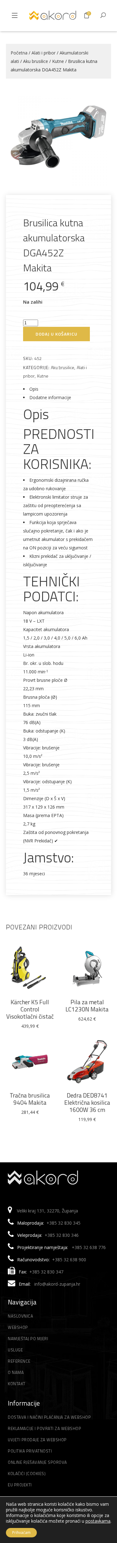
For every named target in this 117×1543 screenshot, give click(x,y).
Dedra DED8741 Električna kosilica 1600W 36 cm (87, 1102)
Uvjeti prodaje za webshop (37, 1440)
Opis (33, 389)
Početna (19, 53)
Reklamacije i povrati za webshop (44, 1428)
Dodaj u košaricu (56, 334)
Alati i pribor (44, 53)
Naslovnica (20, 1316)
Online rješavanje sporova (37, 1462)
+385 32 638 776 (89, 1247)
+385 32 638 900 (69, 1260)
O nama (16, 1372)
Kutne (58, 61)
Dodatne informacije (50, 397)
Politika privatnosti (30, 1451)
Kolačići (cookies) (27, 1473)
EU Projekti (20, 1485)
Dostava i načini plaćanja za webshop (49, 1417)
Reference (19, 1361)
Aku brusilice (35, 61)
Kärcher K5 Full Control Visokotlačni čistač (30, 1009)
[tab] (58, 389)
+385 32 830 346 (62, 1235)
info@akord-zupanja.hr (57, 1284)
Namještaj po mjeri (28, 1338)
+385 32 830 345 (63, 1223)
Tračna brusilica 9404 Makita (30, 1099)
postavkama (97, 1521)
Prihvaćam (21, 1532)
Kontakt (17, 1384)
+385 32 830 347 (46, 1272)
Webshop (18, 1327)
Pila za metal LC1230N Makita (87, 1005)
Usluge (15, 1350)
